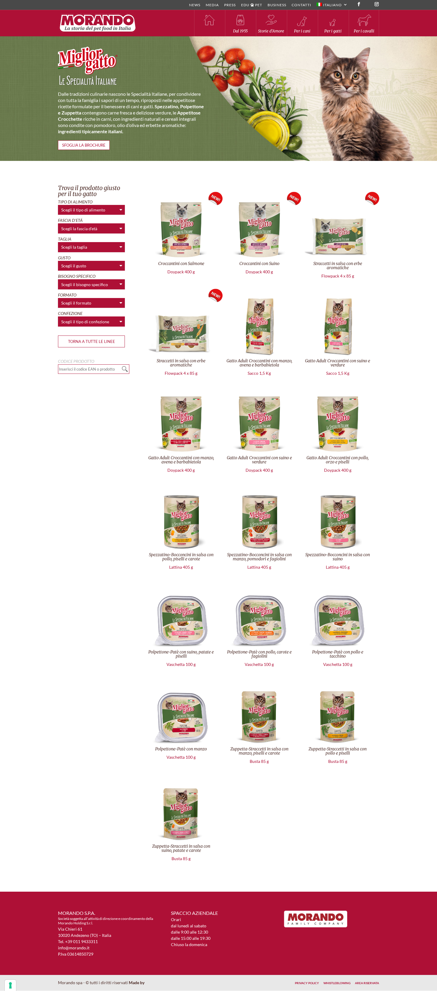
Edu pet (251, 5)
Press (230, 5)
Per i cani (302, 31)
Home (209, 23)
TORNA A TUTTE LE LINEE (91, 341)
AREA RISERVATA (367, 983)
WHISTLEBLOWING (336, 983)
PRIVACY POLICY (307, 983)
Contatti (301, 5)
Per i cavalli (364, 31)
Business (277, 5)
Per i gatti (333, 31)
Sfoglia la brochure (84, 145)
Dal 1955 (240, 31)
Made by (137, 982)
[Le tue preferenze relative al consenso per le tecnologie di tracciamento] (10, 985)
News (194, 5)
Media (212, 5)
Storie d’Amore (271, 31)
